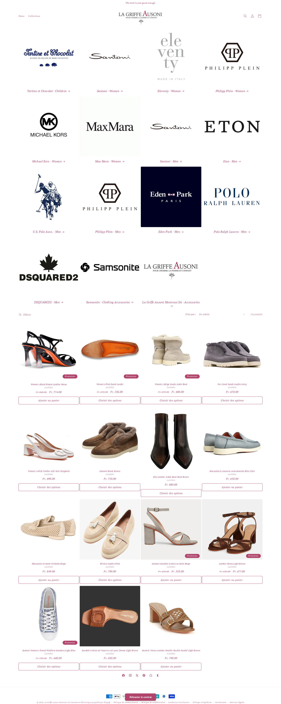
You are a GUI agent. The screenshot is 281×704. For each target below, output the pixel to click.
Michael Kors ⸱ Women (47, 161)
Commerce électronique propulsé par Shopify (90, 702)
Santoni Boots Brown (110, 471)
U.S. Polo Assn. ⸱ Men (47, 232)
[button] (245, 16)
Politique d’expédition (202, 702)
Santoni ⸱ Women (108, 91)
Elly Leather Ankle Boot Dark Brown (171, 477)
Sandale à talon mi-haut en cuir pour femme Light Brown (110, 650)
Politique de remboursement (126, 702)
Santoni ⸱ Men (169, 161)
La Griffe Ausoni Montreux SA (57, 702)
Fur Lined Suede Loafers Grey (232, 384)
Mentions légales (237, 702)
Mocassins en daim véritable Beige (49, 563)
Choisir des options (110, 400)
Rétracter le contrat (141, 697)
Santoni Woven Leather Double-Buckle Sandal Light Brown (171, 650)
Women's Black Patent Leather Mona (49, 384)
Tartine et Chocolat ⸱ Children (47, 91)
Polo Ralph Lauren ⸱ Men (230, 232)
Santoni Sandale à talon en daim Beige (171, 563)
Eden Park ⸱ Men (169, 232)
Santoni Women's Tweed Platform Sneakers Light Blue (48, 650)
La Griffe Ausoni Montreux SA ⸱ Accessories (171, 302)
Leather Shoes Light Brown (232, 563)
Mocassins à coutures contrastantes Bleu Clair (232, 471)
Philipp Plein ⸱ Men (108, 232)
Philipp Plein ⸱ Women (230, 91)
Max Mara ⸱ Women (108, 161)
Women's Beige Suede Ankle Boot (171, 384)
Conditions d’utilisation (178, 702)
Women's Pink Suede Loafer (110, 384)
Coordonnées (221, 702)
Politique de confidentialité (153, 702)
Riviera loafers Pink (110, 563)
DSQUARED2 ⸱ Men (47, 302)
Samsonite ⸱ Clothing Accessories (108, 302)
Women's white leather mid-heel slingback (49, 471)
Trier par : (190, 314)
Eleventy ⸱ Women (169, 91)
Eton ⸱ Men (230, 161)
